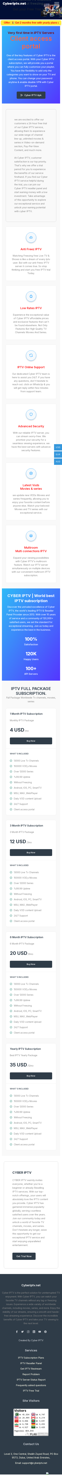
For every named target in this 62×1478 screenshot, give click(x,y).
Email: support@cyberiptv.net (31, 1462)
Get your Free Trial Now (31, 9)
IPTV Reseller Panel (31, 1363)
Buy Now (31, 741)
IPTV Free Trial (31, 1390)
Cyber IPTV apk (32, 95)
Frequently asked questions (31, 1385)
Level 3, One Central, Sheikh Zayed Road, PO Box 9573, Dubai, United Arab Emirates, (31, 1455)
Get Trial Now (24, 1256)
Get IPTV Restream (31, 1368)
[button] (4, 9)
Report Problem (31, 1374)
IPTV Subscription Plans (31, 1357)
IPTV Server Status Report (31, 1379)
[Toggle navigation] (56, 3)
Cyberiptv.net (14, 3)
